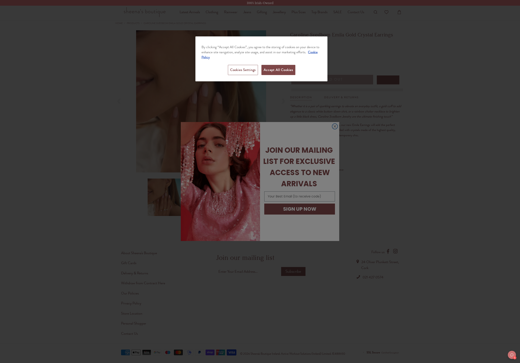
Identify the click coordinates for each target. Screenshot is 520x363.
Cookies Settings (243, 69)
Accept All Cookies (278, 69)
